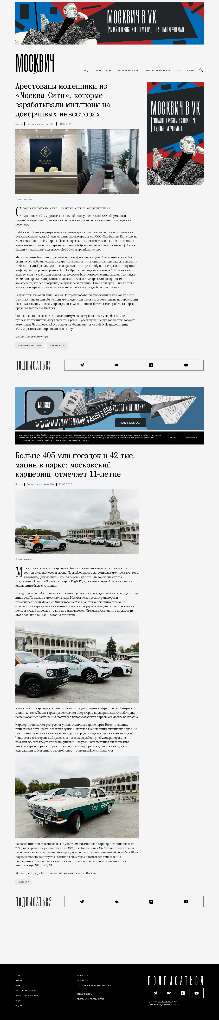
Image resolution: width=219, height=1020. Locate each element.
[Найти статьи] (201, 70)
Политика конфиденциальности (96, 986)
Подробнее (191, 438)
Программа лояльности (90, 999)
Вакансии (82, 981)
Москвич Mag (165, 1001)
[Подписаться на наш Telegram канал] (81, 365)
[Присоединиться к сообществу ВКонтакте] (116, 365)
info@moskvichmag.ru (168, 1005)
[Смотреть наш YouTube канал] (186, 365)
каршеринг (23, 882)
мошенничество (57, 345)
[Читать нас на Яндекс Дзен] (151, 365)
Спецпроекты (85, 994)
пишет (33, 216)
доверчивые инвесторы (29, 345)
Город (19, 124)
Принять (173, 438)
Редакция (82, 976)
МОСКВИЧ (35, 62)
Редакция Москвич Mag (40, 124)
